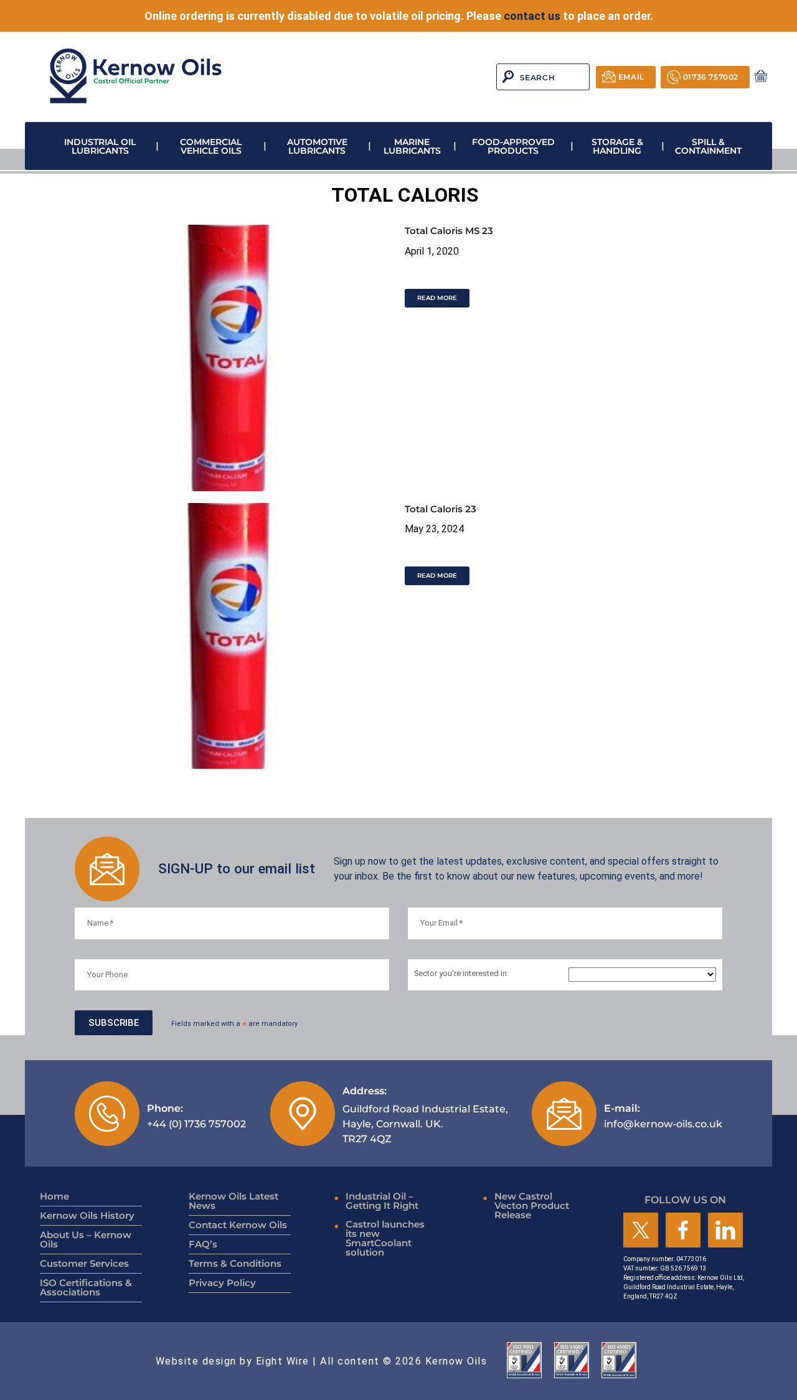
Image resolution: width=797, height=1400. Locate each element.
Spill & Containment (708, 146)
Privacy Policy (222, 1282)
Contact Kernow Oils (238, 1224)
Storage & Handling (617, 146)
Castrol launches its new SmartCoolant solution (385, 1238)
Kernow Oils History (87, 1215)
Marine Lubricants (412, 146)
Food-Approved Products (513, 146)
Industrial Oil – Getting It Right (382, 1200)
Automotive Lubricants (317, 146)
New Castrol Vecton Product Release (531, 1205)
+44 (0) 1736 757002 (196, 1115)
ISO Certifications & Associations (86, 1287)
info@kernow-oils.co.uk (663, 1115)
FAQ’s (203, 1244)
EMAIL (631, 77)
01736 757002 (710, 77)
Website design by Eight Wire (232, 1361)
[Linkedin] (725, 1231)
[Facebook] (683, 1231)
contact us (532, 15)
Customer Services (84, 1263)
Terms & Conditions (235, 1263)
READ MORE (437, 298)
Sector (461, 974)
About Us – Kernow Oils (85, 1239)
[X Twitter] (640, 1231)
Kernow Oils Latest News (233, 1200)
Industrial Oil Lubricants (100, 146)
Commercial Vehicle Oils (211, 146)
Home (54, 1196)
